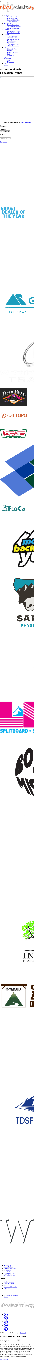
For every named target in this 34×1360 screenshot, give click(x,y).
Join (8, 60)
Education (6, 29)
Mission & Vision (12, 49)
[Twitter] (6, 1318)
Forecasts (6, 15)
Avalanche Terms (14, 44)
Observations (7, 23)
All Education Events (13, 31)
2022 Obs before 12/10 (13, 26)
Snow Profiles (11, 42)
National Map (13, 21)
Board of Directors (12, 52)
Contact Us (10, 55)
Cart (5, 63)
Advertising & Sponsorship (11, 1295)
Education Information (13, 33)
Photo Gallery (8, 1270)
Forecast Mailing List (13, 20)
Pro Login (4, 1359)
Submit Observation (13, 28)
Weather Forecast (14, 46)
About (5, 47)
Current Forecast (12, 17)
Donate (6, 65)
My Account (10, 62)
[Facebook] (6, 1314)
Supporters (3, 142)
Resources (7, 34)
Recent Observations (13, 25)
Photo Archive (11, 41)
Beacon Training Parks (10, 1287)
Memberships (7, 58)
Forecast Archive (12, 18)
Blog (5, 57)
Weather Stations (12, 36)
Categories (3, 129)
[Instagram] (6, 1321)
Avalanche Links (12, 37)
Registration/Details (26, 122)
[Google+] (6, 1329)
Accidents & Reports (13, 39)
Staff (8, 54)
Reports (9, 50)
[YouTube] (6, 1325)
